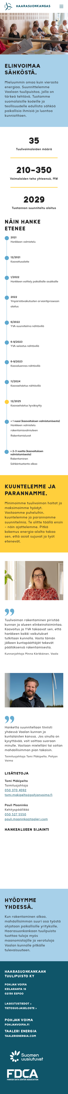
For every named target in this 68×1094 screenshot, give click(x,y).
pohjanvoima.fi (17, 1024)
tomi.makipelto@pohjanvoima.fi (29, 795)
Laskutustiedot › (18, 1003)
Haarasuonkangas (33, 6)
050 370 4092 (15, 790)
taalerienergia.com (20, 1036)
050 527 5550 (15, 814)
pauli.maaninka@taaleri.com (26, 819)
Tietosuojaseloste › (21, 1008)
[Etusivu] (8, 6)
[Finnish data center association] (23, 1075)
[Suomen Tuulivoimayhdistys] (26, 1057)
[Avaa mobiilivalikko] (61, 6)
